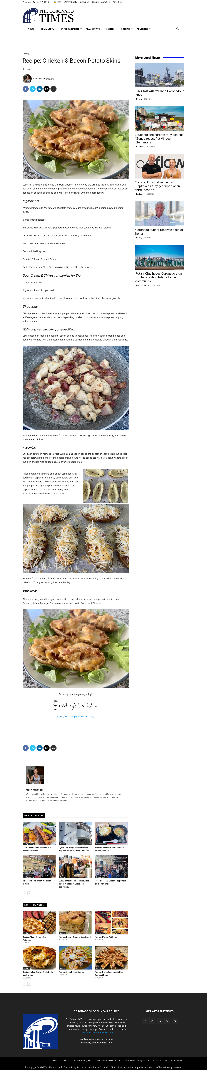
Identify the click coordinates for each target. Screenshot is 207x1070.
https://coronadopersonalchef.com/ (75, 716)
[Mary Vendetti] (27, 78)
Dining (25, 54)
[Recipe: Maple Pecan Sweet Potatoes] (39, 922)
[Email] (46, 89)
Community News (143, 285)
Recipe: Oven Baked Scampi (71, 972)
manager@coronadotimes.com (96, 1042)
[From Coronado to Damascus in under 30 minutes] (39, 833)
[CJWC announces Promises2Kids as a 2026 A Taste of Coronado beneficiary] (75, 866)
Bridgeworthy (28, 844)
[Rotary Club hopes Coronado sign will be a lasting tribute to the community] (159, 257)
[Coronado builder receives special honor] (159, 213)
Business (140, 194)
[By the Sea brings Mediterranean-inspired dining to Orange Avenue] (75, 833)
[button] (177, 29)
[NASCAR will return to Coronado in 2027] (159, 75)
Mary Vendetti (39, 79)
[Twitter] (33, 89)
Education (140, 146)
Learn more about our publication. (96, 1032)
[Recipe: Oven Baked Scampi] (75, 958)
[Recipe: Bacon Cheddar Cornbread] (75, 922)
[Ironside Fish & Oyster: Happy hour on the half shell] (111, 866)
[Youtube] (175, 1021)
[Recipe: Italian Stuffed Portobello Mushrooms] (39, 958)
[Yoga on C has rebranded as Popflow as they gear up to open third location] (159, 166)
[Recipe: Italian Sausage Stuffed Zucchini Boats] (111, 958)
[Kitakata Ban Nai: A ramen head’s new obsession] (111, 833)
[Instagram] (152, 1021)
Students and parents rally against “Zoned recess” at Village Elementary (159, 138)
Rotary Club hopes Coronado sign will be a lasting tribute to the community (158, 277)
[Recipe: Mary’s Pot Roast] (111, 922)
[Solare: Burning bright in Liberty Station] (39, 866)
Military (139, 99)
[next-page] (29, 893)
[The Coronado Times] (48, 15)
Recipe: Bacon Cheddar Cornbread (75, 937)
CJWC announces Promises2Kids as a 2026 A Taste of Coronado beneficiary (75, 884)
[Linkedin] (40, 89)
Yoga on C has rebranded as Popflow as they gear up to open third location (157, 186)
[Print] (53, 89)
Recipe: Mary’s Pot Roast (106, 937)
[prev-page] (24, 893)
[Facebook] (26, 89)
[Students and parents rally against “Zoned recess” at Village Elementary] (159, 118)
